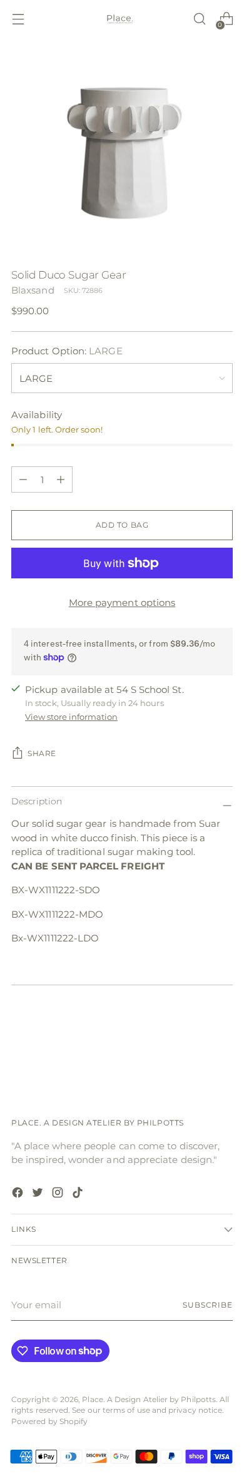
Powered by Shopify (49, 1421)
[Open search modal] (199, 19)
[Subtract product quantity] (60, 479)
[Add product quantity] (23, 479)
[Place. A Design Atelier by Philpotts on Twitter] (38, 1194)
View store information (71, 717)
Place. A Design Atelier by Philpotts (149, 1399)
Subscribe (208, 1305)
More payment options (122, 602)
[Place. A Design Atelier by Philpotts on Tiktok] (78, 1194)
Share (42, 753)
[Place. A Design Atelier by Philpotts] (122, 19)
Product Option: (67, 351)
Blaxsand (32, 290)
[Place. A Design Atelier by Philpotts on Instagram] (58, 1194)
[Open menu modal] (18, 19)
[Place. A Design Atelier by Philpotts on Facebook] (18, 1194)
